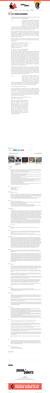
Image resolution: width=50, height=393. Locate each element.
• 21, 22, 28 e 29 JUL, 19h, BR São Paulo (13, 153)
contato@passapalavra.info (25, 377)
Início (16, 0)
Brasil (11, 12)
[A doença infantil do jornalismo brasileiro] (25, 159)
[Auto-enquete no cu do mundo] (11, 159)
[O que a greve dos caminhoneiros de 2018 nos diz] (39, 159)
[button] (41, 10)
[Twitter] (41, 0)
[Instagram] (40, 0)
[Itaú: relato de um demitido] (32, 159)
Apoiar (20, 10)
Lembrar (27, 10)
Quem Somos (32, 10)
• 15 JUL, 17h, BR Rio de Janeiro (38, 153)
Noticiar (16, 10)
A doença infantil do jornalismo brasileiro (24, 163)
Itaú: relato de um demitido (32, 162)
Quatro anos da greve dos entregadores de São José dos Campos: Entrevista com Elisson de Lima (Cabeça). (18, 163)
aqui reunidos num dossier (15, 91)
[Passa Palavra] (25, 5)
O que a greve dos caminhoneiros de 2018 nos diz (39, 163)
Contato (18, 0)
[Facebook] (39, 0)
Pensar (24, 10)
